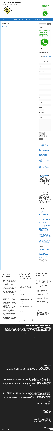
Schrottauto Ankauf (43, 254)
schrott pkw (46, 234)
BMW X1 (48, 214)
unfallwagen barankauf (44, 242)
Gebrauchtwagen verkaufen (43, 156)
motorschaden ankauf (41, 219)
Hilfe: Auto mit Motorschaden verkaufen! (45, 426)
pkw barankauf (46, 225)
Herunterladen (49, 365)
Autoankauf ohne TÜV (47, 427)
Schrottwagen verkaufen (46, 236)
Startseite (42, 2)
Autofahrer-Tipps (41, 146)
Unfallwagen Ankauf (48, 428)
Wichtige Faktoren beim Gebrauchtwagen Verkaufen (43, 403)
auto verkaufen (43, 214)
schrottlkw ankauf (42, 234)
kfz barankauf (42, 218)
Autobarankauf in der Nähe (47, 410)
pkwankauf (42, 225)
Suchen (40, 22)
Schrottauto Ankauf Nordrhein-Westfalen (45, 420)
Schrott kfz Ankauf (42, 231)
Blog (26, 19)
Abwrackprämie (40, 211)
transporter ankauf (45, 237)
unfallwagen (42, 241)
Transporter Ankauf (21, 19)
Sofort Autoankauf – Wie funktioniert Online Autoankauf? (42, 421)
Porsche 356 (41, 226)
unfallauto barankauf (43, 240)
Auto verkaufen (15, 19)
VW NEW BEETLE (7, 26)
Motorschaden (42, 253)
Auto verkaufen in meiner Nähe (44, 150)
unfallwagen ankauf (46, 241)
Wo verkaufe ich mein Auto (43, 162)
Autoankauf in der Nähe (43, 155)
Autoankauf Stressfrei (12, 3)
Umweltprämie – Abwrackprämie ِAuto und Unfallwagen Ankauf (42, 419)
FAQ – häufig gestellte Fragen (39, 19)
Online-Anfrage (41, 176)
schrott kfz (49, 230)
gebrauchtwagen (43, 215)
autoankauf (45, 211)
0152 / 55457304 (45, 175)
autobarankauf (42, 212)
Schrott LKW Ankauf (45, 233)
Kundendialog (31, 19)
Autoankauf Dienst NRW (43, 154)
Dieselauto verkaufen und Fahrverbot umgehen (44, 418)
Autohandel (41, 149)
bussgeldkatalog (45, 365)
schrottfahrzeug (46, 229)
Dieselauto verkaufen (42, 151)
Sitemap (49, 401)
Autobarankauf (42, 250)
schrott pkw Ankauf (42, 235)
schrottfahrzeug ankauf (43, 230)
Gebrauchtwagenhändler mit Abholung (45, 414)
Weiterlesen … (14, 32)
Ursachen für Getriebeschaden (46, 405)
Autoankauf (9, 19)
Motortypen (49, 422)
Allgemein (41, 249)
